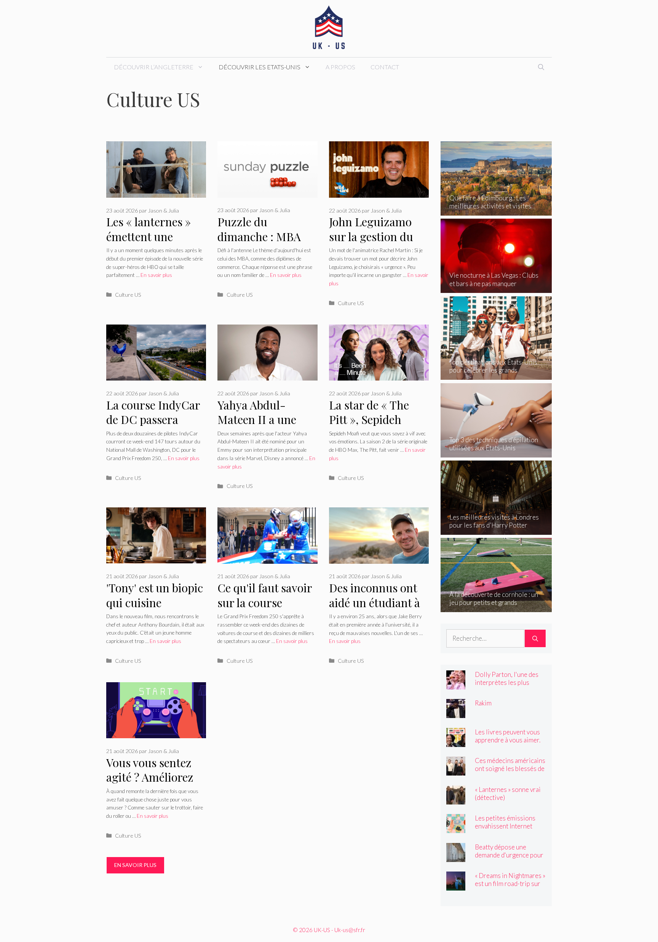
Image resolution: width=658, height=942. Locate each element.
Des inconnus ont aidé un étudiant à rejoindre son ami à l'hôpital (377, 610)
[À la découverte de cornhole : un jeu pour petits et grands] (496, 607)
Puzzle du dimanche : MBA (259, 229)
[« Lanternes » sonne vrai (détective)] (455, 799)
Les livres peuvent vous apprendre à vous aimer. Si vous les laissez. (507, 740)
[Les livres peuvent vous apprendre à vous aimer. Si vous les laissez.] (455, 741)
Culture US (128, 294)
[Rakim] (455, 713)
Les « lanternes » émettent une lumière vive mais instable (150, 243)
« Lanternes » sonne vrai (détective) (508, 793)
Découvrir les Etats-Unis (259, 66)
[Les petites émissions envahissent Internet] (455, 828)
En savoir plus (156, 275)
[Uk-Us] (329, 28)
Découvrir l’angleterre (153, 66)
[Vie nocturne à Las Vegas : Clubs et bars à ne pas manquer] (496, 288)
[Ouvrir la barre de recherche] (541, 67)
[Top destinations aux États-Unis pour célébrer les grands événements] (496, 375)
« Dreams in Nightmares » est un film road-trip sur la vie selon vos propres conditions (510, 888)
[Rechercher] (535, 638)
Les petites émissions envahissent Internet (505, 822)
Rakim (483, 703)
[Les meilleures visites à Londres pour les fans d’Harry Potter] (496, 530)
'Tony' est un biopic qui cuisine (154, 595)
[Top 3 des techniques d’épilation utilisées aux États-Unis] (496, 452)
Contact (385, 66)
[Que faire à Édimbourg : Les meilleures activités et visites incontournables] (496, 210)
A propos (340, 66)
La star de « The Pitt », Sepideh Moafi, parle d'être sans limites (374, 427)
